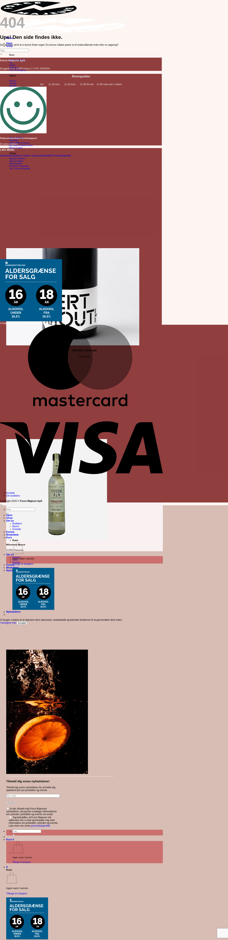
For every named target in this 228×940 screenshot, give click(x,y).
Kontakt (16, 562)
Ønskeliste (12, 534)
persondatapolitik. (41, 825)
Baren (15, 526)
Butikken (17, 523)
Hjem (9, 43)
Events (10, 565)
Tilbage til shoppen (21, 862)
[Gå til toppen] (1, 504)
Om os (10, 554)
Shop (9, 518)
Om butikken (13, 495)
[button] (10, 839)
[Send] (1, 54)
